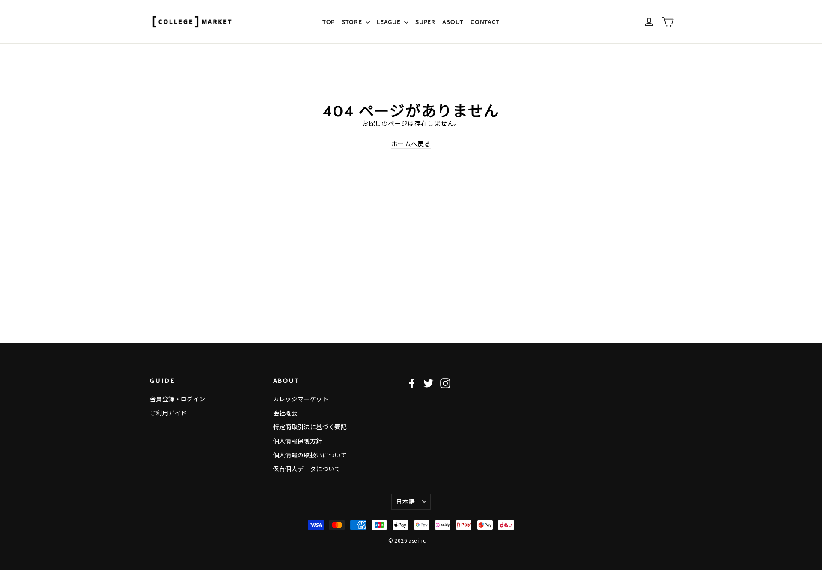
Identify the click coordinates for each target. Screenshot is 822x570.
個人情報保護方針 (297, 440)
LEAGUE (389, 22)
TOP (328, 22)
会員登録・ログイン (177, 398)
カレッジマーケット (300, 398)
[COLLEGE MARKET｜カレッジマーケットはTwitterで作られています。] (428, 383)
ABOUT (453, 22)
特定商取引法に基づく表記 (310, 426)
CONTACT (485, 22)
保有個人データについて (307, 468)
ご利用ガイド (168, 413)
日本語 (405, 501)
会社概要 (285, 413)
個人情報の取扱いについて (310, 455)
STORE (352, 22)
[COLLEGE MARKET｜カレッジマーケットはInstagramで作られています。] (445, 383)
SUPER (425, 22)
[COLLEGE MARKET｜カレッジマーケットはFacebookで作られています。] (412, 383)
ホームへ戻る (411, 143)
